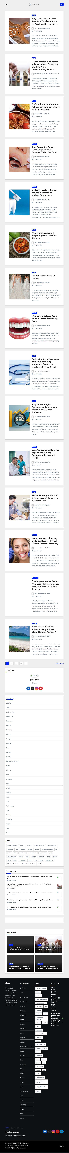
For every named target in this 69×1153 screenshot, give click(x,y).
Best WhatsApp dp (39, 845)
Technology (10, 806)
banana (29, 845)
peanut (21, 856)
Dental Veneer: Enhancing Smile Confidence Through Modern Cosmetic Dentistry (45, 541)
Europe (8, 739)
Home (8, 766)
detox (37, 849)
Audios (22, 845)
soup (48, 856)
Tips (33, 15)
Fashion (8, 743)
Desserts (9, 730)
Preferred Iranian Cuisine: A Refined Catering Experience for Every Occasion (46, 107)
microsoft (43, 853)
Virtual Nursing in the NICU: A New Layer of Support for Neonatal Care (45, 498)
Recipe (34, 856)
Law (33, 58)
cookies (30, 849)
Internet (9, 770)
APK (7, 707)
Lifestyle (9, 779)
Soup (8, 797)
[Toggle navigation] (6, 4)
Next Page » (60, 663)
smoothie (41, 856)
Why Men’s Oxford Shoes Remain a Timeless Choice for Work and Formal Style (44, 21)
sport (9, 860)
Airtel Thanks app (12, 845)
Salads (8, 792)
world (39, 863)
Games (8, 752)
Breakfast (9, 716)
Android (9, 703)
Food (33, 101)
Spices (55, 856)
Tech (33, 401)
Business (35, 578)
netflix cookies (11, 856)
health (9, 853)
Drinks (8, 734)
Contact (61, 1146)
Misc (7, 783)
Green (57, 849)
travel (30, 860)
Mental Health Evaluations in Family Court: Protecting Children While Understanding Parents (56, 1018)
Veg (7, 828)
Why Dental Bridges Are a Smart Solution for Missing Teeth (45, 318)
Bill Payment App (52, 845)
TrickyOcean (12, 1132)
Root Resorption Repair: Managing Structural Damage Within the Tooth (44, 150)
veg (36, 860)
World (8, 833)
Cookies (8, 725)
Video (41, 860)
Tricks (8, 824)
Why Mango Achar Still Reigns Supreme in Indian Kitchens (44, 235)
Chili (17, 849)
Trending (9, 819)
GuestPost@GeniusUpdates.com (15, 1148)
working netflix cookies (28, 863)
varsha (36, 28)
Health (34, 144)
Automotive (10, 712)
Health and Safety (12, 761)
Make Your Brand (32, 853)
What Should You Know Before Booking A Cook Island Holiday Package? (44, 629)
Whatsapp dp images (13, 863)
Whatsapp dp (49, 860)
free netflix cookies (47, 849)
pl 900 (27, 856)
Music (8, 788)
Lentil (15, 853)
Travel (34, 623)
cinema (23, 849)
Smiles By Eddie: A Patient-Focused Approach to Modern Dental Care (45, 192)
